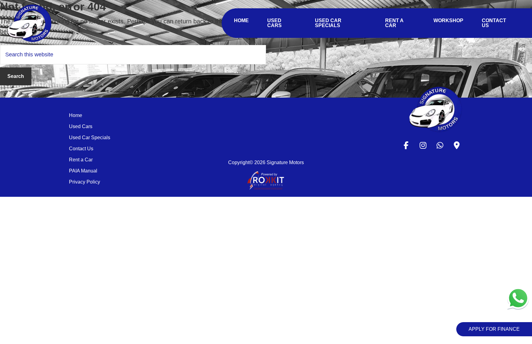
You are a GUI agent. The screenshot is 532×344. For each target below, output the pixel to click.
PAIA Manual (83, 170)
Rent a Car (81, 159)
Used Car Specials (89, 137)
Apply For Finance (494, 329)
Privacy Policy (84, 181)
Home (75, 115)
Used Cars (80, 126)
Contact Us (81, 148)
